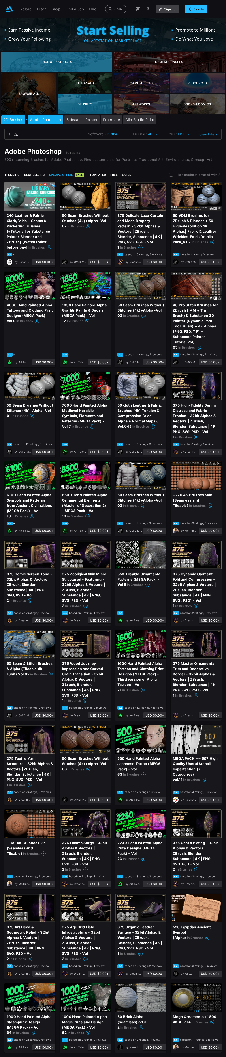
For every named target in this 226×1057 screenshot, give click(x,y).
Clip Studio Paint (139, 119)
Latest (127, 174)
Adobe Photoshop (45, 119)
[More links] (218, 8)
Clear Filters (208, 134)
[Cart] (138, 8)
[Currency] (148, 8)
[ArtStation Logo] (9, 9)
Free (114, 174)
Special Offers (66, 174)
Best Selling (34, 174)
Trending (12, 174)
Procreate (111, 119)
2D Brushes (13, 119)
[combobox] (115, 9)
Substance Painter (82, 119)
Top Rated (98, 174)
